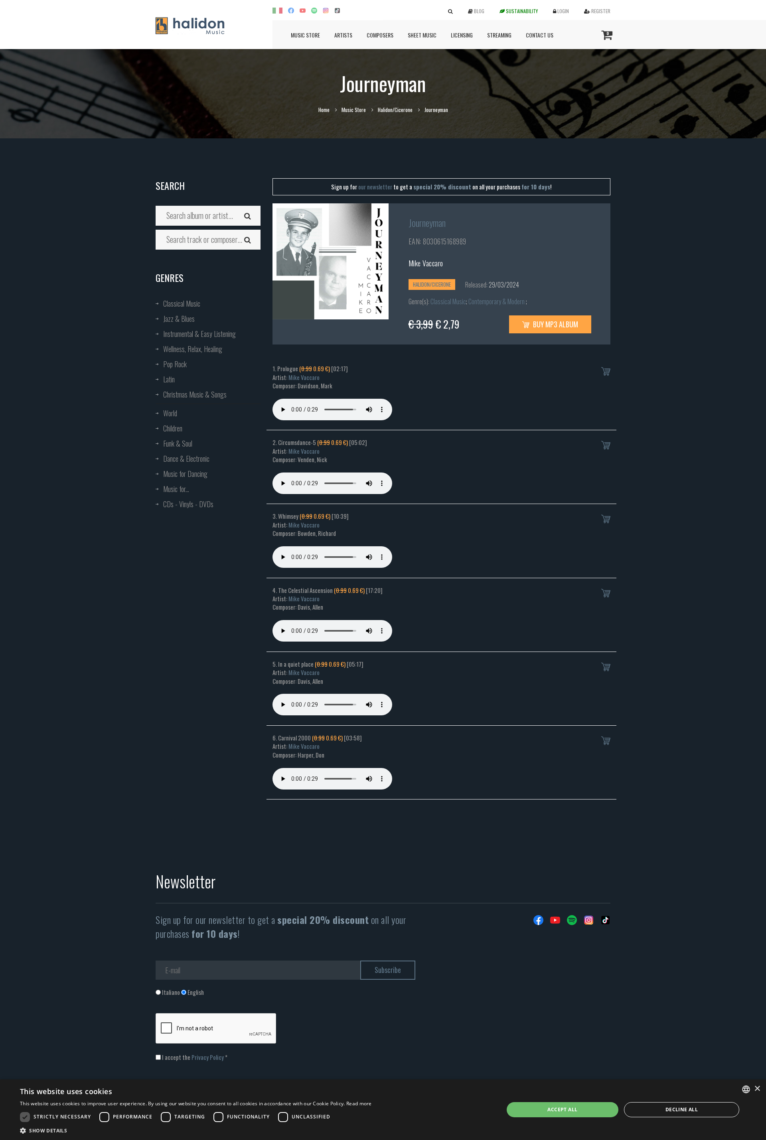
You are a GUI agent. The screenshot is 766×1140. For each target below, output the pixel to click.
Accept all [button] (562, 1109)
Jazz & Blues (179, 318)
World (170, 413)
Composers (380, 35)
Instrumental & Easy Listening (199, 334)
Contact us (539, 35)
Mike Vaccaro (426, 263)
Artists (343, 35)
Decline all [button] (681, 1109)
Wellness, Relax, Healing (192, 349)
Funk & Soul (177, 443)
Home (324, 110)
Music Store (305, 35)
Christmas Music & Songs (195, 394)
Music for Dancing (185, 474)
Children (172, 428)
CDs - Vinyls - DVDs (188, 504)
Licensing (462, 35)
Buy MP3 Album (554, 324)
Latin (169, 379)
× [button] (757, 1089)
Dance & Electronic (186, 458)
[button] (196, 1130)
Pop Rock (175, 364)
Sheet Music (422, 35)
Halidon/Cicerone (395, 110)
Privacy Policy (208, 1057)
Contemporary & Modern (497, 301)
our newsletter (375, 186)
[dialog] (383, 1109)
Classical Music (181, 303)
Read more (359, 1103)
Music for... (176, 489)
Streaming (499, 35)
